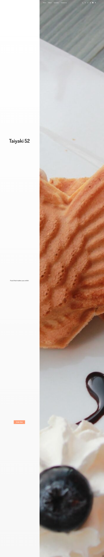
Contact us (64, 2)
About (50, 2)
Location (56, 2)
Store (44, 2)
